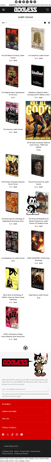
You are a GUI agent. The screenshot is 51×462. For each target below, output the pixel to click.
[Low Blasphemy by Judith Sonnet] (13, 242)
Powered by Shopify (21, 453)
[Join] (47, 389)
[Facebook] (19, 1)
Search (16, 451)
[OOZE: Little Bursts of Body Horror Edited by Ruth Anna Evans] (13, 318)
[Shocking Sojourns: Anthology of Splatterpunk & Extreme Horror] (13, 203)
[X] (8, 434)
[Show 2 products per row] (49, 22)
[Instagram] (23, 1)
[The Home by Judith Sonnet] (13, 113)
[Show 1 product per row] (45, 22)
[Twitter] (34, 1)
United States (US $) (11, 446)
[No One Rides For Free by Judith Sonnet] (13, 39)
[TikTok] (31, 1)
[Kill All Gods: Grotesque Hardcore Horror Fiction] (13, 166)
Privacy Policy (44, 394)
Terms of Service (10, 396)
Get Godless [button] (6, 404)
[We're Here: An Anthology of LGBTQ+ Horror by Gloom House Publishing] (13, 279)
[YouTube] (16, 1)
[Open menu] (5, 10)
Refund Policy (35, 451)
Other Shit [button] (5, 419)
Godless (6, 451)
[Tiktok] (12, 434)
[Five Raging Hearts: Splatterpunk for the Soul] (13, 76)
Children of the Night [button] (9, 411)
